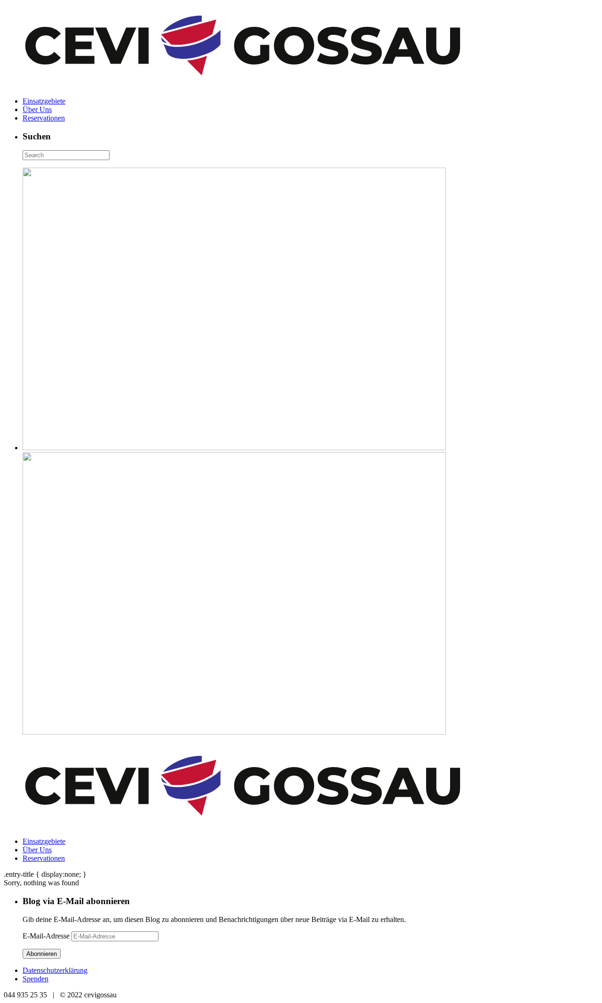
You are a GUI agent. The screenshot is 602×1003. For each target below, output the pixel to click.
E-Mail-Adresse (47, 936)
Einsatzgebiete (44, 101)
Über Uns (37, 109)
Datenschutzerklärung (55, 970)
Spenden (35, 979)
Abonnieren (41, 953)
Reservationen (44, 118)
